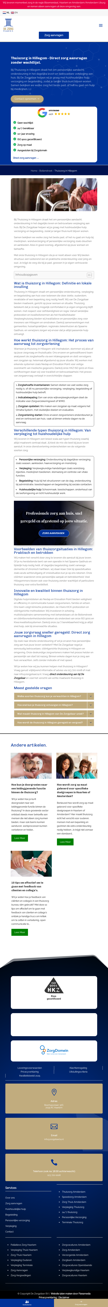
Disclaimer (63, 1297)
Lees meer (19, 838)
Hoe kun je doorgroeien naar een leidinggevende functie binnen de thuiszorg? (29, 788)
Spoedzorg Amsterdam (74, 1197)
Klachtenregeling (78, 1068)
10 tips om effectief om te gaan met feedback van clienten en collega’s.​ (27, 886)
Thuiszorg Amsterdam (73, 1191)
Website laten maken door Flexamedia (71, 1293)
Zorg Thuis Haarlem (21, 1255)
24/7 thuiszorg (69, 1212)
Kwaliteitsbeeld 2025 (29, 1075)
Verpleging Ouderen (21, 1260)
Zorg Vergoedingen (21, 1275)
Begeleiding (11, 1215)
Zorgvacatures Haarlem (74, 1275)
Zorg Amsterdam (71, 1250)
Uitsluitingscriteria (78, 1071)
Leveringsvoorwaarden (30, 1068)
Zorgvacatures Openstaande (77, 1265)
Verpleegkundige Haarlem (75, 1270)
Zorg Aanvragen (19, 1270)
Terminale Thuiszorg (73, 1222)
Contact (9, 1232)
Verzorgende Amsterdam (75, 1255)
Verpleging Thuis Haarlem (24, 1250)
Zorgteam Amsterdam (73, 1260)
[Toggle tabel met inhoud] (88, 275)
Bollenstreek (45, 170)
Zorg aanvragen (54, 35)
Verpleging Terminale (22, 1265)
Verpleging (11, 1226)
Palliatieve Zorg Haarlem (23, 1245)
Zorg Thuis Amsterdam (74, 1202)
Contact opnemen (25, 98)
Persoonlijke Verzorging (74, 1217)
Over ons (10, 1198)
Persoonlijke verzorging (17, 1220)
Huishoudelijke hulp (15, 1209)
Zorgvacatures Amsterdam (76, 1245)
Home (34, 170)
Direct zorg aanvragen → (26, 158)
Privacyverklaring (30, 1071)
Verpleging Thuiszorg (73, 1207)
